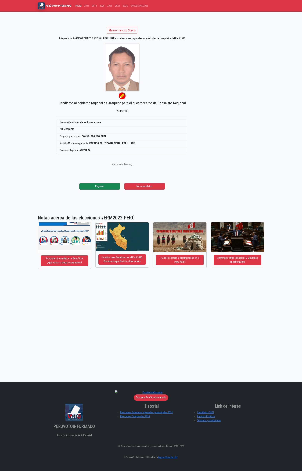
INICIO (78, 5)
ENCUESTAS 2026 (139, 5)
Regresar (99, 186)
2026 (86, 5)
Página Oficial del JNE (168, 457)
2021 (109, 5)
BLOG (125, 5)
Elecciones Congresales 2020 (135, 416)
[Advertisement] (218, 42)
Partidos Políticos (206, 416)
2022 (117, 5)
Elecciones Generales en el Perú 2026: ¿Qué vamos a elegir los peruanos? (64, 260)
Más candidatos (144, 186)
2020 (102, 5)
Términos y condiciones (209, 420)
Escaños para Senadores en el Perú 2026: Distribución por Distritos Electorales (122, 259)
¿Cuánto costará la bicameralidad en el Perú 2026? (179, 259)
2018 (94, 5)
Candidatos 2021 (205, 412)
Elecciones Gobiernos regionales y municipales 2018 (146, 412)
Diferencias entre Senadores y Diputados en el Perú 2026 (237, 259)
